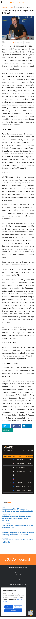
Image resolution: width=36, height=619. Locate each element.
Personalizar (18, 607)
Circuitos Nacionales (8, 7)
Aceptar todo (13, 610)
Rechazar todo (9, 607)
